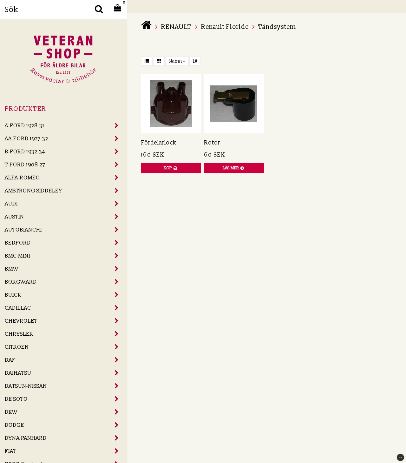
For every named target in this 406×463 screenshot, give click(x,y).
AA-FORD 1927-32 (26, 138)
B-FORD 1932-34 (25, 151)
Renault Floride (225, 27)
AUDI (11, 203)
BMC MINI (17, 255)
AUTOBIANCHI (23, 229)
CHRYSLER (19, 334)
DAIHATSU (18, 373)
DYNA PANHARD (26, 438)
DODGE (14, 425)
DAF (10, 360)
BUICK (13, 295)
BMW (11, 268)
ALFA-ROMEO (22, 177)
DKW (11, 412)
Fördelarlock (158, 142)
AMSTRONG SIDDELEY (33, 190)
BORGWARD (21, 281)
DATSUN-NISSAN (26, 386)
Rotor (212, 142)
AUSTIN (14, 216)
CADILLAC (18, 308)
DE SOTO (16, 399)
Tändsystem (277, 27)
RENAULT (176, 27)
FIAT (10, 451)
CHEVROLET (21, 321)
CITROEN (17, 347)
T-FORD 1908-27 (25, 164)
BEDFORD (18, 242)
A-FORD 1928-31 (24, 125)
